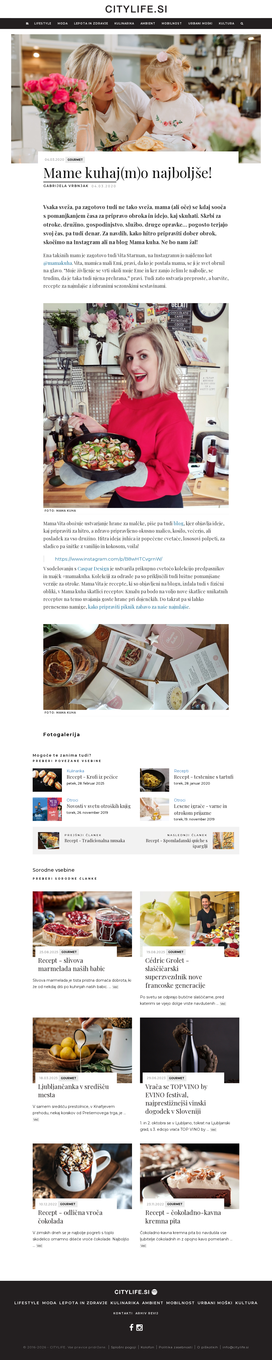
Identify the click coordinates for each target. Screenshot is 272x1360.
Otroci (72, 800)
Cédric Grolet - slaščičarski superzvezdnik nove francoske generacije (175, 972)
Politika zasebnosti (176, 1347)
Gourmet (75, 160)
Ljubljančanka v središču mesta (73, 1090)
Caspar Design (93, 568)
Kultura (226, 23)
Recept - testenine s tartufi (203, 777)
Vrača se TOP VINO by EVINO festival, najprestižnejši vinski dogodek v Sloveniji (176, 1099)
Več (115, 987)
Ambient (148, 23)
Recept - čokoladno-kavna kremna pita (183, 1216)
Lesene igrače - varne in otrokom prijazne (200, 809)
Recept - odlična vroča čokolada (70, 1216)
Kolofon (147, 1347)
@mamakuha (57, 263)
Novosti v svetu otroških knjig (99, 806)
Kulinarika (124, 23)
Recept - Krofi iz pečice (92, 777)
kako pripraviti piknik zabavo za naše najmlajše (138, 607)
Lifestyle (42, 23)
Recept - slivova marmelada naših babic (71, 964)
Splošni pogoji (123, 1347)
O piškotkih (207, 1347)
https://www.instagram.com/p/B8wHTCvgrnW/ (108, 559)
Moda (63, 23)
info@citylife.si (236, 1347)
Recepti (181, 771)
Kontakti (123, 1313)
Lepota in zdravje (91, 23)
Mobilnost (172, 23)
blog (179, 523)
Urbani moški (200, 23)
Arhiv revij (147, 1313)
